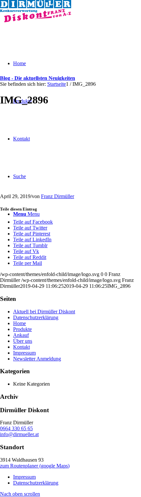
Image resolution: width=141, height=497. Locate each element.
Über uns (22, 341)
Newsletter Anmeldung (37, 358)
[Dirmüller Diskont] (35, 20)
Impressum (24, 353)
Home (19, 323)
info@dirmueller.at (19, 434)
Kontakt (21, 347)
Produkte (22, 329)
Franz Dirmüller (57, 196)
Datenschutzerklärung (35, 317)
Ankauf (21, 335)
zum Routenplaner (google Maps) (35, 466)
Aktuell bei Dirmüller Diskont (44, 311)
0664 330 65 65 (16, 428)
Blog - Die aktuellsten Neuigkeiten (37, 78)
